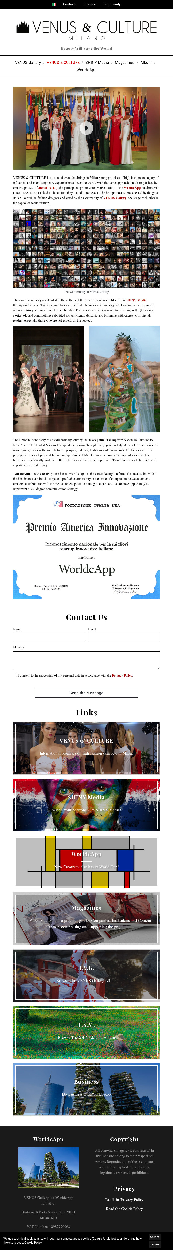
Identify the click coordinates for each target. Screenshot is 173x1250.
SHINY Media (97, 62)
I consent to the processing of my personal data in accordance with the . (75, 675)
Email (92, 629)
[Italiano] (54, 4)
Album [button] (146, 62)
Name (17, 629)
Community (112, 4)
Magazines (125, 62)
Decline (154, 1244)
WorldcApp (87, 70)
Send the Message (86, 693)
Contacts (70, 4)
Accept (154, 1237)
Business (90, 4)
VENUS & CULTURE (63, 62)
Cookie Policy (33, 1242)
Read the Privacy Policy (124, 1199)
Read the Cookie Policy (124, 1208)
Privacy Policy (122, 675)
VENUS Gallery (28, 62)
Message (19, 647)
